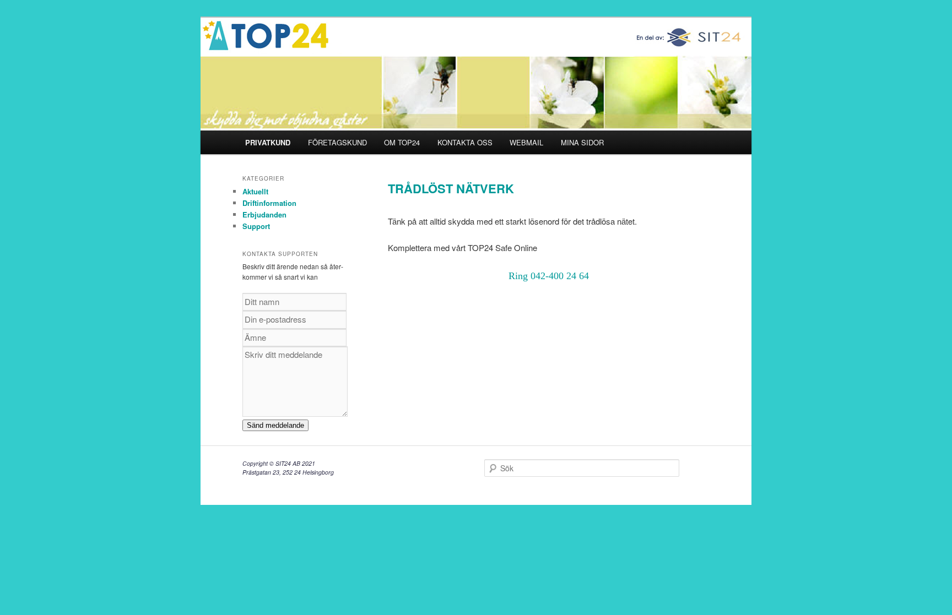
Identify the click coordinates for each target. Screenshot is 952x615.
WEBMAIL (526, 142)
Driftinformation (269, 203)
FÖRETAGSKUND (337, 142)
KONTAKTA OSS (465, 142)
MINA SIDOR (582, 142)
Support (256, 226)
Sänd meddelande (275, 425)
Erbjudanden (264, 214)
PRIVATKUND (267, 142)
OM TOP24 (402, 142)
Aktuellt (255, 191)
